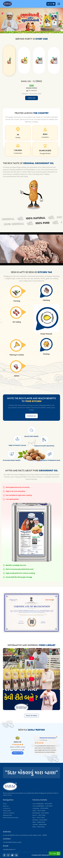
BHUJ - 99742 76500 (38, 817)
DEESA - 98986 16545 (38, 822)
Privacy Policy (7, 810)
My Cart (50, 4)
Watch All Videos (31, 716)
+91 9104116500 (7, 842)
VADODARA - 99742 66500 (40, 808)
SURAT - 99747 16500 (38, 810)
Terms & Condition (8, 813)
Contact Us (6, 808)
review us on (17, 753)
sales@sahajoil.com (9, 849)
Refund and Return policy (10, 817)
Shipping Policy (7, 815)
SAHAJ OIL (17, 742)
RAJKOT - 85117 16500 (38, 815)
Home (5, 804)
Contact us (31, 416)
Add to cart (31, 98)
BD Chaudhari (44, 738)
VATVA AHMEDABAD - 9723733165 (42, 806)
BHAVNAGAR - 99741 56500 (40, 813)
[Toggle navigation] (58, 4)
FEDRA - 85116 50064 (38, 827)
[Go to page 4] (45, 756)
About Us (6, 806)
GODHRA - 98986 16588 (39, 824)
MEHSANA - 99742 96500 (39, 820)
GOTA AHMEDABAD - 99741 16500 (42, 804)
